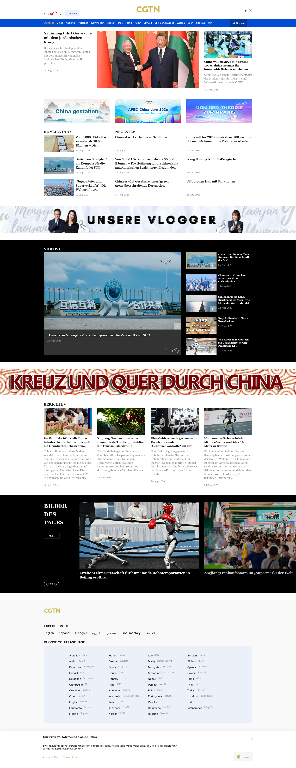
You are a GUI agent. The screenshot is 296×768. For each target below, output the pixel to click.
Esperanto (81, 708)
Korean (117, 713)
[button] (166, 350)
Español (64, 633)
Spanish (197, 667)
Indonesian (124, 696)
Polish (155, 690)
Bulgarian (81, 678)
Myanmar (161, 673)
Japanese (119, 708)
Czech (77, 696)
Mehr (52, 536)
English (49, 633)
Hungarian (120, 690)
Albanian (78, 655)
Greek (118, 667)
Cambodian (78, 684)
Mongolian (159, 667)
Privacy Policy (50, 757)
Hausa (116, 673)
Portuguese (160, 696)
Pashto (155, 702)
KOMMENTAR (56, 132)
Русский (111, 633)
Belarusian (82, 667)
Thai (193, 684)
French (118, 655)
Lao (153, 655)
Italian (117, 702)
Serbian (196, 655)
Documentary (131, 633)
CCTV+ (151, 633)
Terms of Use (70, 757)
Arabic (77, 661)
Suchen (240, 23)
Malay (160, 661)
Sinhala (196, 661)
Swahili (197, 673)
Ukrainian (199, 696)
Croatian (79, 690)
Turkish (196, 690)
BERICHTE (53, 404)
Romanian (159, 708)
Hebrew (117, 678)
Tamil (194, 678)
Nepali (155, 678)
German (118, 661)
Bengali (76, 673)
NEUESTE (124, 132)
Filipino (78, 713)
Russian (158, 713)
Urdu (193, 702)
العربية (96, 633)
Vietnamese (200, 708)
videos (51, 249)
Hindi (115, 684)
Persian (157, 684)
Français (81, 633)
